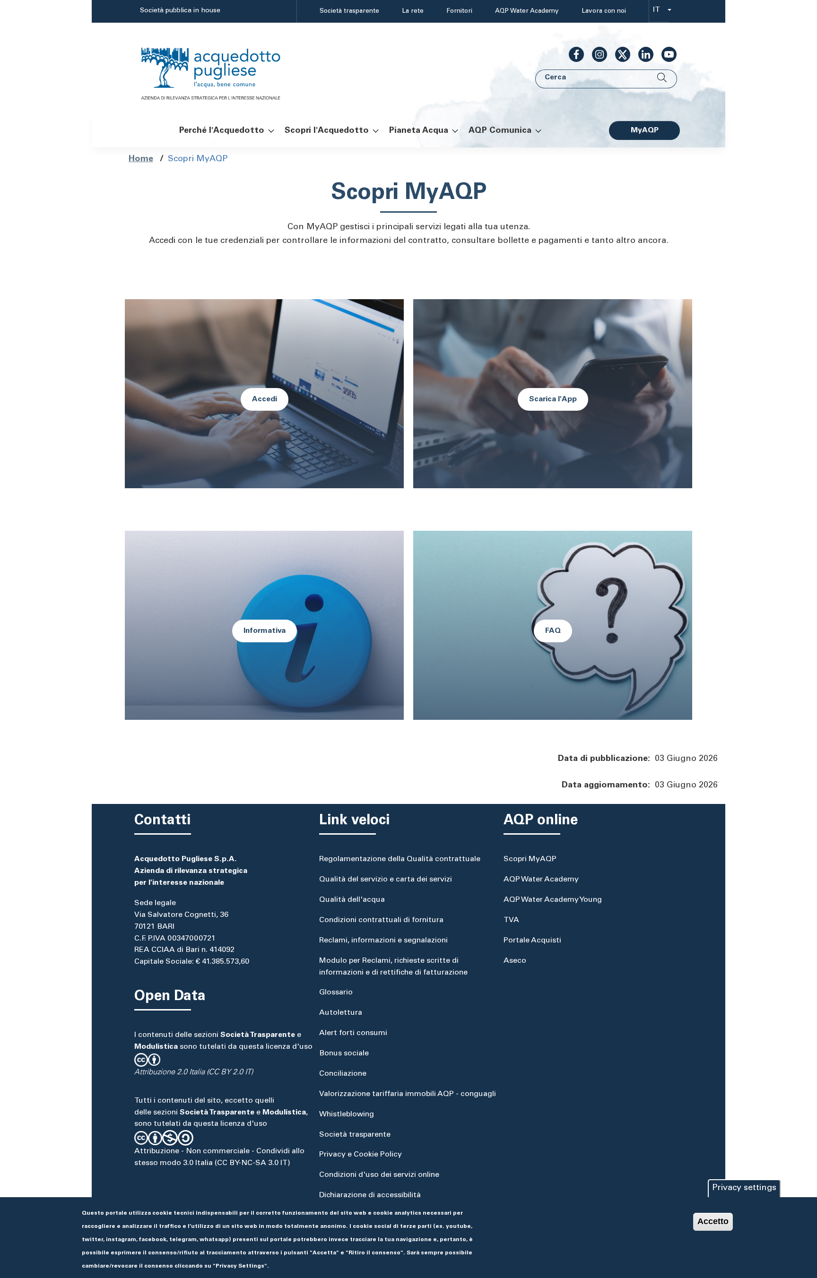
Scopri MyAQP (530, 859)
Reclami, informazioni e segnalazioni (383, 940)
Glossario (336, 992)
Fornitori (459, 11)
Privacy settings (744, 1188)
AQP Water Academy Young (553, 900)
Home (141, 159)
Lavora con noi (604, 11)
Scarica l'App (553, 399)
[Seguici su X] (619, 54)
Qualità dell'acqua (352, 900)
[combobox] (659, 11)
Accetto (713, 1221)
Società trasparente (349, 11)
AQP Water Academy (527, 11)
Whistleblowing (346, 1114)
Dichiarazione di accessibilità (370, 1195)
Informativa (264, 631)
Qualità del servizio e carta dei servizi (385, 879)
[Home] (220, 68)
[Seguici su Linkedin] (642, 54)
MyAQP (645, 130)
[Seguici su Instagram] (595, 54)
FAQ (553, 631)
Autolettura (340, 1013)
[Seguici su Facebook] (572, 54)
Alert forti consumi (353, 1033)
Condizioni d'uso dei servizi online (379, 1175)
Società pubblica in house (180, 11)
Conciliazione (342, 1074)
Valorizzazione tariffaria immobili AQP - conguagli (407, 1094)
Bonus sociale (344, 1053)
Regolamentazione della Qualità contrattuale (399, 859)
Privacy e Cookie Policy (360, 1154)
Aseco (515, 961)
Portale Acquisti (532, 940)
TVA (511, 920)
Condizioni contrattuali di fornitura (381, 920)
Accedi (264, 399)
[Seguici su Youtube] (665, 54)
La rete (413, 11)
